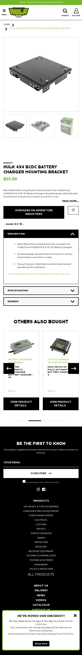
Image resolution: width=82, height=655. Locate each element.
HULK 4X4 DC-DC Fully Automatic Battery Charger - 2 (60, 371)
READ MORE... (70, 200)
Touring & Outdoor (41, 560)
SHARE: (10, 224)
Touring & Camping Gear (41, 555)
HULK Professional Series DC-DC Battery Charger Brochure (39, 274)
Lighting (41, 524)
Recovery (41, 546)
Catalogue (41, 604)
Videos (41, 600)
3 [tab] (47, 420)
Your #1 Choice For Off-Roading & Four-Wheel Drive (41, 2)
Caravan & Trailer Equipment (41, 511)
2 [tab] (34, 420)
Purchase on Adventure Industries (34, 212)
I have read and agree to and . (42, 482)
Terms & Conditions (44, 482)
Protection (41, 542)
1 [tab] (22, 420)
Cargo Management (41, 515)
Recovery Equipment (41, 551)
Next (73, 368)
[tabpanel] (21, 370)
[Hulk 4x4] (18, 12)
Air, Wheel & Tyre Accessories (41, 506)
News (41, 595)
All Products (41, 574)
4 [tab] (60, 420)
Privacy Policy (55, 482)
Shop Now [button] (41, 643)
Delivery (41, 590)
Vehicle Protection (41, 569)
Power (41, 538)
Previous (8, 368)
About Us (41, 585)
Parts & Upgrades (41, 533)
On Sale (41, 528)
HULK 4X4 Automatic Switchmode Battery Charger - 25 (20, 372)
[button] (73, 210)
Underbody (41, 564)
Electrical (41, 520)
